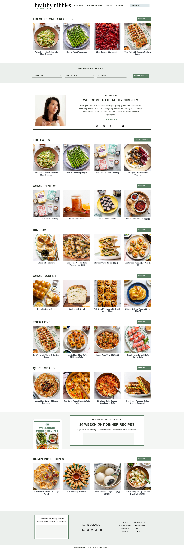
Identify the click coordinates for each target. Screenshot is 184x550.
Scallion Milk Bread (77, 309)
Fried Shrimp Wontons (76, 492)
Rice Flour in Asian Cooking (107, 173)
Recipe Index (125, 525)
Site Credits (139, 522)
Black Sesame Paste (107, 219)
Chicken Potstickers (46, 263)
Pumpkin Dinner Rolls (46, 309)
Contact (125, 528)
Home (125, 522)
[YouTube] (101, 529)
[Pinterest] (92, 529)
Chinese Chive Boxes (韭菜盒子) (107, 263)
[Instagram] (88, 529)
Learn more (111, 120)
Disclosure (139, 525)
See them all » (144, 19)
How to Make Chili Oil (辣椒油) (138, 219)
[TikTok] (96, 529)
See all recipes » (143, 140)
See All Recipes (141, 76)
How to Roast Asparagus (76, 52)
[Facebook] (83, 529)
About (125, 531)
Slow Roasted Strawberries (107, 52)
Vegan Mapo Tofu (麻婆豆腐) (107, 355)
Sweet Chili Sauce (76, 219)
